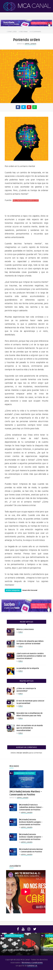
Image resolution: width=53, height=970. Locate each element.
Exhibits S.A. (32, 966)
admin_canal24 (30, 44)
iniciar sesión (22, 753)
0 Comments (36, 32)
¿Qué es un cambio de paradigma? (18, 950)
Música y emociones (25, 629)
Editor (20, 632)
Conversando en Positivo (24, 773)
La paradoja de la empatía (27, 668)
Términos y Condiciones (32, 962)
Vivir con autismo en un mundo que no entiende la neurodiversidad (29, 728)
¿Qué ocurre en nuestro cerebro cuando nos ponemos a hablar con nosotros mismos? (31, 656)
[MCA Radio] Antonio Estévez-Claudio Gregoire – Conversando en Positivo (31, 837)
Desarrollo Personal (29, 590)
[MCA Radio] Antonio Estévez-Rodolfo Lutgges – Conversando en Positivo (30, 822)
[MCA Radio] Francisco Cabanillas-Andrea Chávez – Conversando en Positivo (31, 807)
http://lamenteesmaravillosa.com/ (26, 200)
